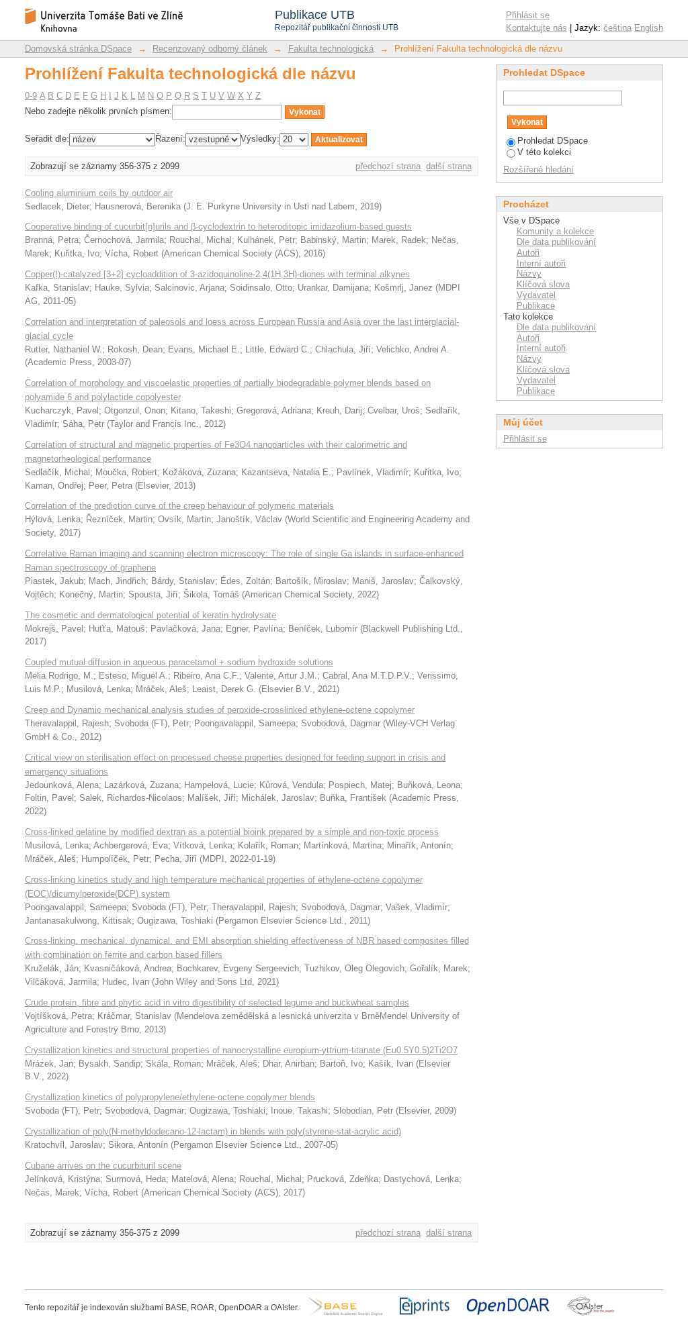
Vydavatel (536, 295)
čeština (617, 28)
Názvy (529, 273)
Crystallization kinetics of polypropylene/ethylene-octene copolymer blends (170, 1097)
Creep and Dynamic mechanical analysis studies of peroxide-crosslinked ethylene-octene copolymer (220, 710)
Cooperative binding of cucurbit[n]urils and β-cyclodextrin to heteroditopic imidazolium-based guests (218, 227)
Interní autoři (541, 263)
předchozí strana (388, 166)
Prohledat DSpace (552, 141)
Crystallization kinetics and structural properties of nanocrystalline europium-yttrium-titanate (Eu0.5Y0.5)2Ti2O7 (241, 1050)
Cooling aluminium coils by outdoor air (99, 193)
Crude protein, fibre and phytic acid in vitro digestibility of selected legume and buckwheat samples (217, 1002)
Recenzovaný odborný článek (210, 49)
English (648, 28)
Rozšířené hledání (538, 169)
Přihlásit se (528, 15)
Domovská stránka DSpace (78, 49)
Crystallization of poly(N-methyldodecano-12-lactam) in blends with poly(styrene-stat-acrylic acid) (213, 1131)
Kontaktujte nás (536, 28)
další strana (449, 166)
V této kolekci (544, 152)
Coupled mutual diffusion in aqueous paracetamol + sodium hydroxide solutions (179, 662)
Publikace (536, 306)
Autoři (528, 253)
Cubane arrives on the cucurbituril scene (103, 1166)
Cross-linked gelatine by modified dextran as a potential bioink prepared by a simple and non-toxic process (232, 832)
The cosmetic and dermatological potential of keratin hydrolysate (150, 615)
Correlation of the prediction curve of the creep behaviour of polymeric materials (179, 506)
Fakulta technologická (331, 49)
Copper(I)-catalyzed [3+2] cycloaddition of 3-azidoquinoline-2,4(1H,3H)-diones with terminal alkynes (217, 274)
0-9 (31, 96)
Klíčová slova (543, 284)
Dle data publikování (556, 242)
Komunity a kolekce (555, 231)
